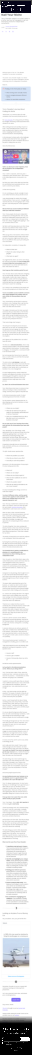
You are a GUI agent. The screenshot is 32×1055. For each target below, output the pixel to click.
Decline (25, 10)
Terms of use (21, 5)
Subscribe (25, 1039)
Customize (16, 10)
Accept (6, 10)
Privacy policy (11, 5)
